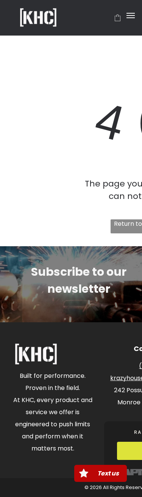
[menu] (130, 15)
